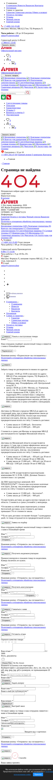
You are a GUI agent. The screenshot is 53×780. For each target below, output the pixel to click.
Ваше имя (6, 677)
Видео (4, 675)
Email (4, 339)
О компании (11, 5)
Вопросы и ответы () (15, 112)
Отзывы (9, 17)
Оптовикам (11, 8)
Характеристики (13, 108)
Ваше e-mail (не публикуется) (14, 691)
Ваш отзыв (6, 651)
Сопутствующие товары (16, 103)
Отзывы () (10, 110)
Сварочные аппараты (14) (12, 235)
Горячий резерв (13, 22)
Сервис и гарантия (14, 316)
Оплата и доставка (14, 15)
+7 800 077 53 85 (8, 42)
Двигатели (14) (31, 235)
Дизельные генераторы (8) (39, 226)
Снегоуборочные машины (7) (32, 231)
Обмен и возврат (39, 12)
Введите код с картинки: (35, 732)
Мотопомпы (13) (36, 233)
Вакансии (30, 5)
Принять (38, 774)
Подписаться (7, 703)
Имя (3, 534)
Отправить (6, 680)
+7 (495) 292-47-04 (9, 155)
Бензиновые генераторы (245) (14, 226)
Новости (21, 5)
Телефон (5, 537)
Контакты (39, 5)
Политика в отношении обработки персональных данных (26, 221)
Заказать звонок (8, 45)
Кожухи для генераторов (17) (14, 228)
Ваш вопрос (7, 701)
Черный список (13, 19)
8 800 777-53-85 (8, 252)
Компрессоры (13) (20, 233)
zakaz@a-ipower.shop (10, 35)
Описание (10, 105)
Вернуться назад (8, 196)
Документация (12, 115)
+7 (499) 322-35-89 (11, 26)
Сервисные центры (23, 12)
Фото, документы (8, 656)
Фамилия (6, 570)
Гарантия (10, 12)
